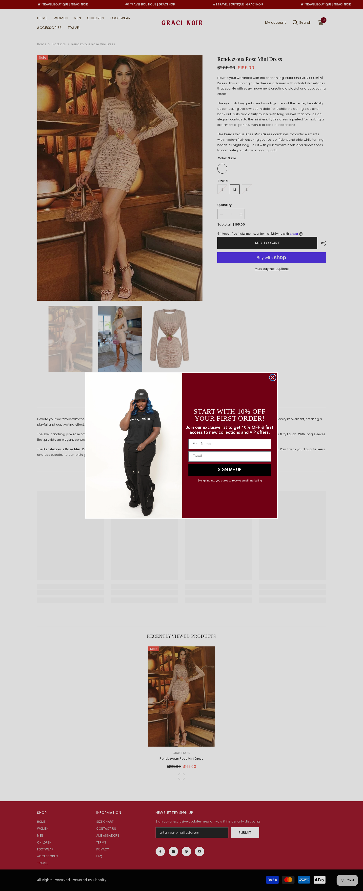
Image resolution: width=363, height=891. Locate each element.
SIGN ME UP (230, 470)
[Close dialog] (273, 377)
